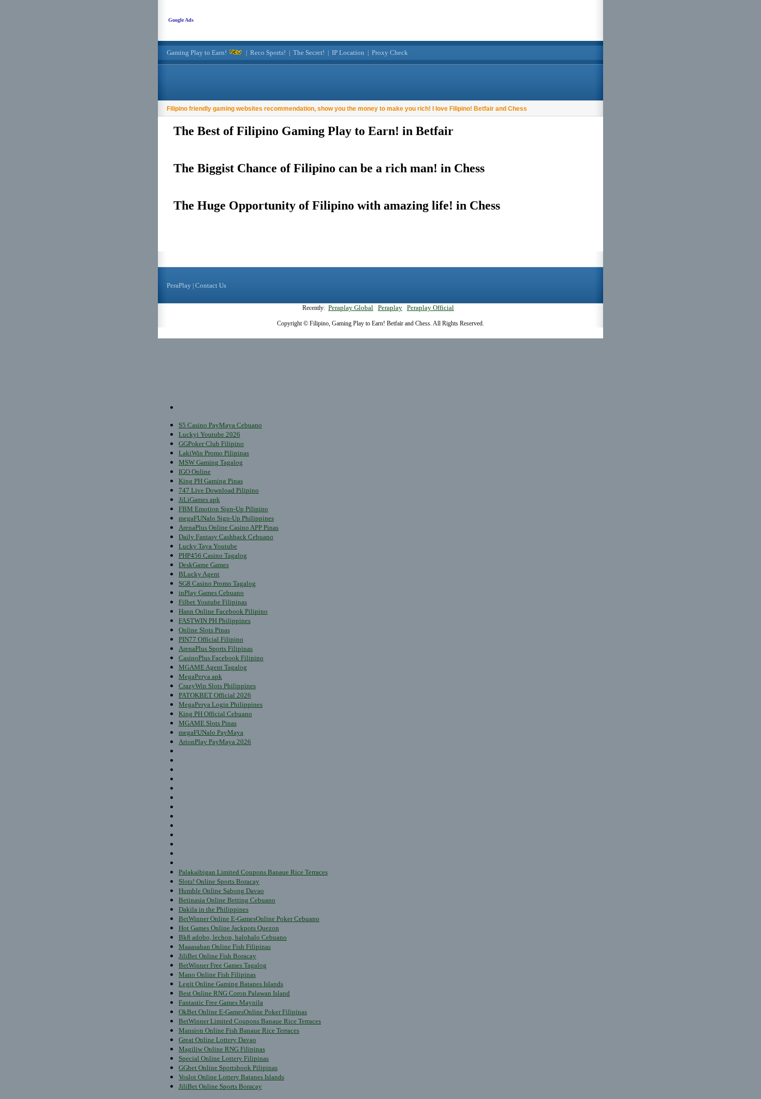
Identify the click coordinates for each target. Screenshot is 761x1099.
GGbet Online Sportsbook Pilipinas (228, 1068)
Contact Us (210, 285)
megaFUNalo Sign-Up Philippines (226, 518)
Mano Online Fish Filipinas (217, 974)
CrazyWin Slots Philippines (217, 686)
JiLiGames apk (199, 499)
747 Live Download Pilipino (219, 490)
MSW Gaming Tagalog (211, 462)
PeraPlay (179, 285)
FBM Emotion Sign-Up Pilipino (223, 509)
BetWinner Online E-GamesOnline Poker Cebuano (249, 919)
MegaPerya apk (200, 676)
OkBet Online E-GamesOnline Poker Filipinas (243, 1012)
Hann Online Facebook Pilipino (223, 611)
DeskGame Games (204, 565)
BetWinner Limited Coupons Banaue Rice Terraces (250, 1021)
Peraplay (390, 307)
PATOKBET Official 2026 (215, 695)
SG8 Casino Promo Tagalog (217, 583)
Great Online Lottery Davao (217, 1040)
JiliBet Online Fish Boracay (217, 956)
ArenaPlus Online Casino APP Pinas (229, 527)
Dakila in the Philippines (213, 909)
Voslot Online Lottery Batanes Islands (231, 1077)
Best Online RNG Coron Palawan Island (234, 993)
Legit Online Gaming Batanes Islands (231, 984)
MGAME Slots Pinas (208, 723)
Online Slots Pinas (204, 630)
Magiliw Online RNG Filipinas (222, 1049)
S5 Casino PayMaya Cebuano (220, 425)
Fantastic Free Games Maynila (221, 1002)
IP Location (348, 52)
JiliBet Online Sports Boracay (220, 1086)
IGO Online (195, 472)
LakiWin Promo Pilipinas (214, 453)
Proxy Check (390, 52)
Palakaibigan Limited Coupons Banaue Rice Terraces (253, 872)
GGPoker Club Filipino (211, 444)
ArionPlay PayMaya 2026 (215, 742)
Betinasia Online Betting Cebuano (227, 900)
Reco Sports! (268, 52)
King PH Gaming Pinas (211, 481)
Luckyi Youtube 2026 (209, 434)
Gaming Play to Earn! (197, 52)
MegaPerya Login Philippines (220, 704)
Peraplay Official (430, 307)
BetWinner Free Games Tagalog (223, 965)
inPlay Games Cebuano (211, 593)
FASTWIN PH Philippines (215, 621)
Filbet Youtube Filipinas (213, 602)
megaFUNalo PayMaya (211, 732)
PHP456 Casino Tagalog (213, 555)
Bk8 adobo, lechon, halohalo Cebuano (233, 937)
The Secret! (309, 52)
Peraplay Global (350, 307)
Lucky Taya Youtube (208, 546)
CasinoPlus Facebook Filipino (221, 658)
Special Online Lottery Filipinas (224, 1058)
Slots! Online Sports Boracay (219, 881)
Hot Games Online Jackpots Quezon (229, 928)
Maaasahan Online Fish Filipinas (225, 947)
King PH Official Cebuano (215, 714)
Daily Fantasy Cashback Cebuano (226, 537)
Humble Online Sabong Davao (221, 891)
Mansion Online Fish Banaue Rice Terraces (239, 1030)
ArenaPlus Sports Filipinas (216, 648)
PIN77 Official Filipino (211, 639)
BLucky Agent (199, 574)
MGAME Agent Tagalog (213, 667)
